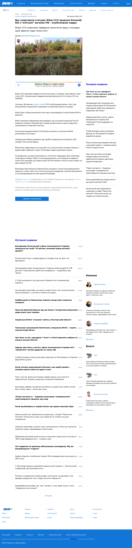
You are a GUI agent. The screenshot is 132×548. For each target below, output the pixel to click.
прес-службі (40, 104)
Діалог (17, 14)
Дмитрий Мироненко (30, 36)
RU (8, 10)
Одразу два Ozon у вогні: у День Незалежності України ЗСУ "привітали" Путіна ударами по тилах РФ (100, 121)
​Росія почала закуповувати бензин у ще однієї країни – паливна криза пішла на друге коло (101, 145)
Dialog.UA (26, 179)
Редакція (18, 535)
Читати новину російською (26, 16)
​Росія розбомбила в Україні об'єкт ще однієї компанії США (101, 181)
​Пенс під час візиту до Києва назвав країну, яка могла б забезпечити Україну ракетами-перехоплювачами (100, 158)
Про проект (6, 535)
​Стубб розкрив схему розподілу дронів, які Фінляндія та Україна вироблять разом (100, 133)
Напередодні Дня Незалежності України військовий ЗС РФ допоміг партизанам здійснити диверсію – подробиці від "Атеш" (43, 270)
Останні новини (26, 240)
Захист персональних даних (76, 535)
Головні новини (96, 84)
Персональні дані (55, 535)
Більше (48, 496)
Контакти (30, 535)
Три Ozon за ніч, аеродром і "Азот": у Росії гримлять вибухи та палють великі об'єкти (101, 94)
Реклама (41, 535)
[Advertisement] (48, 218)
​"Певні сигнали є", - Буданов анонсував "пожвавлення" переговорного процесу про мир (100, 170)
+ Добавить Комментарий (31, 199)
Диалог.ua (73, 539)
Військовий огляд (26, 14)
